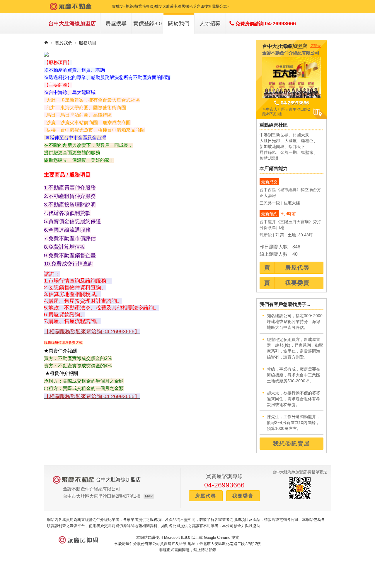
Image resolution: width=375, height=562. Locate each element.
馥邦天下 (297, 146)
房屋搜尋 (116, 23)
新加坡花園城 (272, 146)
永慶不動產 (70, 6)
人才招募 (210, 23)
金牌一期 (288, 152)
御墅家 (307, 152)
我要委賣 (242, 495)
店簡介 (315, 46)
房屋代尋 (205, 495)
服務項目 (87, 42)
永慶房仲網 (78, 540)
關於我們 (178, 23)
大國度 (290, 140)
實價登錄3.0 (147, 23)
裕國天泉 (301, 134)
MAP (149, 496)
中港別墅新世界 (274, 134)
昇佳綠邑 (268, 152)
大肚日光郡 (270, 140)
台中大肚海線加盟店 (72, 23)
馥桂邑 (307, 140)
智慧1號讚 (269, 158)
